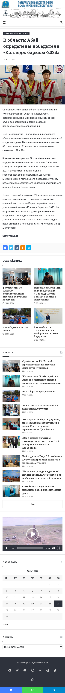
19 (24, 604)
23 (58, 604)
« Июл (5, 624)
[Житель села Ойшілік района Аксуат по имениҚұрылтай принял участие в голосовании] (48, 276)
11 (15, 597)
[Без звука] (53, 548)
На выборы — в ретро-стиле (38, 391)
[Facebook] (5, 247)
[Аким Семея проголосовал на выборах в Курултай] (11, 410)
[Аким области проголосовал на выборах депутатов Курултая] (48, 316)
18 (15, 604)
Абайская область (12, 33)
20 (32, 604)
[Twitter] (11, 247)
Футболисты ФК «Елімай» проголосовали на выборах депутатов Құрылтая (15, 293)
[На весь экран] (58, 548)
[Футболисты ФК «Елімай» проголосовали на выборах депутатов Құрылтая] (17, 276)
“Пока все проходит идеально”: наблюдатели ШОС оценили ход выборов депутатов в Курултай (41, 475)
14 (41, 597)
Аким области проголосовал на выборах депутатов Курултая (46, 332)
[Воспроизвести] (6, 548)
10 (7, 597)
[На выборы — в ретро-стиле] (17, 316)
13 (32, 597)
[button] (32, 534)
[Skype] (28, 247)
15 (50, 597)
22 (50, 604)
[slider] (30, 548)
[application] (32, 534)
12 (24, 597)
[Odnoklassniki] (22, 247)
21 (41, 604)
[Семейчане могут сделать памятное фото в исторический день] (11, 491)
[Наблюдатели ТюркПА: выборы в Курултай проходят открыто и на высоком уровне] (11, 461)
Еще (32, 504)
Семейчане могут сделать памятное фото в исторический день (41, 490)
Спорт (26, 33)
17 (7, 604)
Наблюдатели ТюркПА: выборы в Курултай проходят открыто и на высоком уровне (42, 459)
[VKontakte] (17, 247)
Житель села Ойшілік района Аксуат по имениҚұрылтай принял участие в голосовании (47, 293)
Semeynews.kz (10, 235)
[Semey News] (32, 13)
